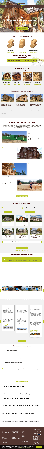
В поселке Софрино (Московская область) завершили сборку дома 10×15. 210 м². (35, 105)
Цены (3, 439)
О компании (24, 429)
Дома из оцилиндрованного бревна (5, 436)
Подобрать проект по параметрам (22, 248)
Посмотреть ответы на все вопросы (22, 381)
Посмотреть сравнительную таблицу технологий (22, 61)
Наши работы (14, 429)
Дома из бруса (4, 438)
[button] (4, 327)
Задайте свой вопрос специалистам (22, 383)
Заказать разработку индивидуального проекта (22, 250)
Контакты (23, 435)
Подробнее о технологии (10, 52)
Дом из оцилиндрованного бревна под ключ (15, 435)
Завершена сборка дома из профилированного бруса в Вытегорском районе (6, 105)
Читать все (22, 341)
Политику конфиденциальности (25, 447)
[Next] (41, 242)
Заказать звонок (22, 3)
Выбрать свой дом (22, 29)
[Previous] (2, 242)
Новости (23, 431)
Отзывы (23, 433)
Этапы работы (7, 6)
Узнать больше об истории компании (22, 196)
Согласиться (39, 447)
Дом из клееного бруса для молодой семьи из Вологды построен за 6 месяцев (20, 105)
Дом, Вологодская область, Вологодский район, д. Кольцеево (21, 326)
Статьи (23, 432)
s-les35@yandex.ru (39, 1)
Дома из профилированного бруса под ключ (16, 438)
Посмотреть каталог (6, 84)
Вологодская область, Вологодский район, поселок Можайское (7, 324)
